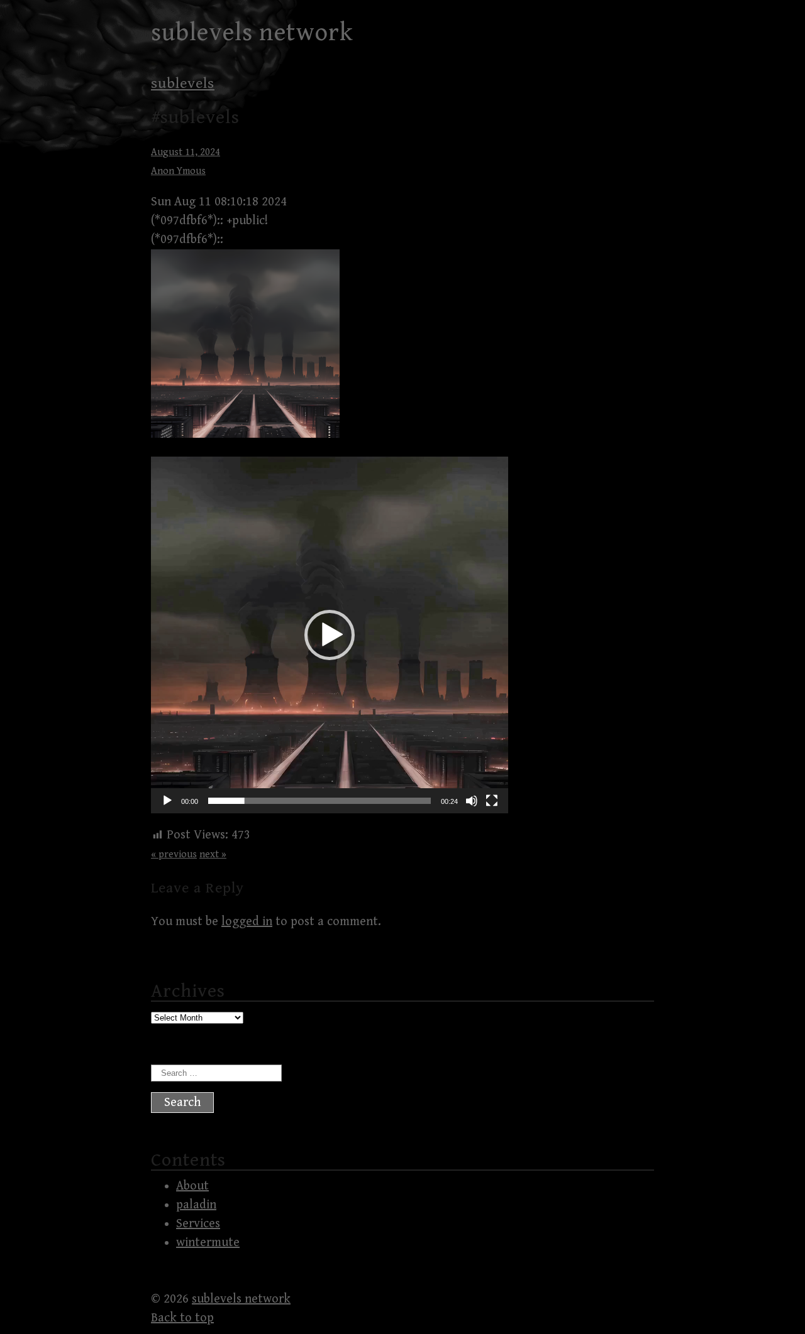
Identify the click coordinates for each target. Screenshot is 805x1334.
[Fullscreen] (492, 800)
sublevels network (252, 32)
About (192, 1186)
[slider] (319, 801)
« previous (174, 854)
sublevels (182, 83)
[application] (329, 635)
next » (212, 854)
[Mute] (471, 800)
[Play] (167, 800)
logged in (246, 921)
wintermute (208, 1242)
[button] (329, 635)
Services (198, 1224)
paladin (196, 1205)
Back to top (182, 1318)
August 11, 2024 (185, 152)
